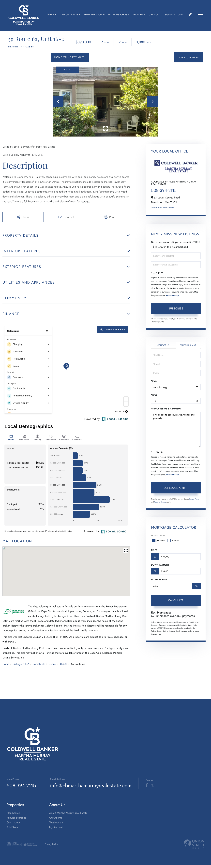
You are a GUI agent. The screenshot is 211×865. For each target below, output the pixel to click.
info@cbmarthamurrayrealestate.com (90, 785)
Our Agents (168, 207)
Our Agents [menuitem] (55, 817)
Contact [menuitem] (153, 14)
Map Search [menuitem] (13, 813)
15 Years (175, 540)
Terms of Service (160, 502)
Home (5, 664)
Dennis (53, 664)
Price (154, 550)
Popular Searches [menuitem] (16, 817)
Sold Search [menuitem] (13, 827)
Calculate (176, 600)
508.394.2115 (21, 785)
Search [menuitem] (50, 14)
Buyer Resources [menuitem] (93, 14)
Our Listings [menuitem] (13, 822)
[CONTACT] (188, 57)
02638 (63, 664)
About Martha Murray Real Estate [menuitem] (68, 813)
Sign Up (168, 15)
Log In (180, 15)
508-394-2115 (164, 190)
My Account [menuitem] (56, 827)
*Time (154, 394)
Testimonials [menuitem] (56, 822)
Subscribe (175, 308)
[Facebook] (147, 785)
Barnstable (39, 664)
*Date (154, 380)
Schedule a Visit (188, 345)
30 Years (160, 540)
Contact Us (156, 207)
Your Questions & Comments (166, 408)
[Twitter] (152, 785)
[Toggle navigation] (200, 14)
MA (27, 664)
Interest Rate (159, 579)
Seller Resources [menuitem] (117, 14)
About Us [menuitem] (138, 14)
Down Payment (160, 564)
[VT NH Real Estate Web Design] (194, 844)
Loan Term (158, 535)
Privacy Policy (172, 295)
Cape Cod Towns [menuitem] (69, 14)
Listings (17, 664)
